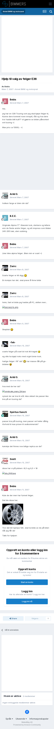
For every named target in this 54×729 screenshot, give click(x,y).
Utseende (21, 719)
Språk (9, 719)
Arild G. (14, 194)
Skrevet (19, 103)
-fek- (12, 342)
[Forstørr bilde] (25, 275)
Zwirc (13, 266)
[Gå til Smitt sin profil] (5, 461)
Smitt (13, 459)
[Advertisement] (27, 44)
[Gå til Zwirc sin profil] (5, 268)
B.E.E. (13, 216)
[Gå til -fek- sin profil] (5, 344)
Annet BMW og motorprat (26, 89)
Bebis (7, 86)
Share (14, 618)
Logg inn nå (27, 601)
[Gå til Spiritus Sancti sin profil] (5, 414)
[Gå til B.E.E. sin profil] (5, 218)
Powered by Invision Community (27, 725)
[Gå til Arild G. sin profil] (5, 196)
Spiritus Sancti (18, 412)
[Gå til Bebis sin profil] (5, 101)
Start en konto (27, 582)
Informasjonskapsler (39, 719)
